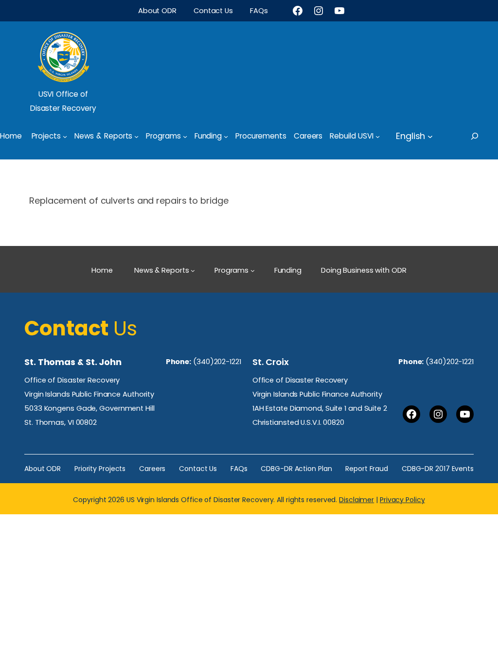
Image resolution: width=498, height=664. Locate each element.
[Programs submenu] (185, 136)
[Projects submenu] (65, 136)
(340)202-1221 (217, 362)
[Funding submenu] (226, 136)
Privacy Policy (402, 500)
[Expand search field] (483, 136)
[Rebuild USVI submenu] (377, 136)
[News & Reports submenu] (136, 136)
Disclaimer (356, 500)
